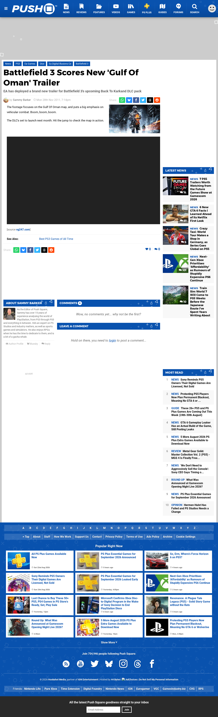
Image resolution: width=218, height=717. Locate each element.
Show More (108, 642)
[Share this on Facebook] (136, 100)
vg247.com (23, 229)
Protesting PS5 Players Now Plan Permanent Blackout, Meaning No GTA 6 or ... (190, 397)
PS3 (18, 63)
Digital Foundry (92, 688)
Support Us (82, 536)
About (36, 536)
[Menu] (6, 8)
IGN (130, 688)
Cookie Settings (185, 536)
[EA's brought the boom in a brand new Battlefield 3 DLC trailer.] (134, 119)
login (112, 340)
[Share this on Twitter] (143, 100)
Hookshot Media (57, 679)
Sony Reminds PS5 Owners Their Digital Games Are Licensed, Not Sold (191, 383)
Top (26, 536)
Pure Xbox (50, 688)
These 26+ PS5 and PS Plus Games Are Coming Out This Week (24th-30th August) (191, 412)
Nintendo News (115, 688)
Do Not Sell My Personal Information (158, 679)
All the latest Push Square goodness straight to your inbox (109, 702)
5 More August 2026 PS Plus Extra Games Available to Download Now (190, 440)
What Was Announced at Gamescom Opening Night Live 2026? (187, 483)
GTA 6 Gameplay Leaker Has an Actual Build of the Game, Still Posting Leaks (191, 426)
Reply (47, 343)
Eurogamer (143, 688)
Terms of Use (134, 536)
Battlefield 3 (82, 63)
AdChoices (131, 679)
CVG (192, 688)
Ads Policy (152, 536)
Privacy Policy (113, 536)
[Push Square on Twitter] (94, 664)
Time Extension (70, 688)
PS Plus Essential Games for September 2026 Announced (191, 495)
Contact (97, 536)
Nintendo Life (32, 688)
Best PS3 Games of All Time (56, 239)
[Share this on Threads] (150, 100)
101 (184, 270)
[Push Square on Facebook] (152, 664)
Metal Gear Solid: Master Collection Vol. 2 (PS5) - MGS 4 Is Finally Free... (190, 455)
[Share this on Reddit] (157, 100)
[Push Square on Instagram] (123, 664)
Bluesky (33, 343)
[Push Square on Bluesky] (109, 664)
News (8, 63)
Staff (47, 536)
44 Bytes (115, 679)
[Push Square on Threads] (137, 664)
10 (184, 301)
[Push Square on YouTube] (80, 664)
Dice (42, 63)
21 (184, 220)
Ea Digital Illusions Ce (60, 63)
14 (184, 192)
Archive (167, 536)
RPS (201, 688)
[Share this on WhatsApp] (122, 100)
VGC (156, 688)
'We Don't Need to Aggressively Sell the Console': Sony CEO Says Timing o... (190, 469)
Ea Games (30, 63)
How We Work (62, 536)
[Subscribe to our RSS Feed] (66, 664)
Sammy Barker (22, 100)
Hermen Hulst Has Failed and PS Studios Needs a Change (190, 508)
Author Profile (15, 343)
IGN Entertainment (88, 679)
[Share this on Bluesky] (129, 100)
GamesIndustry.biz (174, 688)
